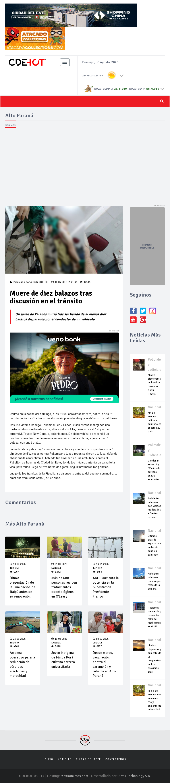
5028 (57, 646)
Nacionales (156, 407)
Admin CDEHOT (39, 282)
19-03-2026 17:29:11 (59, 640)
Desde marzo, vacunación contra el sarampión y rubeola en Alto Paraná (104, 664)
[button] (121, 75)
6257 (99, 646)
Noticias (64, 759)
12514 (87, 282)
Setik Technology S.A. (134, 776)
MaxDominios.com (74, 776)
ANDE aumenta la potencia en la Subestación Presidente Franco (106, 587)
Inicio (48, 759)
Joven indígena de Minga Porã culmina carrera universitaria (63, 660)
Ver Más (10, 125)
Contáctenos (115, 759)
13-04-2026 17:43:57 (100, 565)
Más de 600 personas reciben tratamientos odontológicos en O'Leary (64, 587)
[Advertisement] (85, 168)
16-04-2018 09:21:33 (66, 282)
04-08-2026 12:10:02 (59, 565)
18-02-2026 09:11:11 (100, 640)
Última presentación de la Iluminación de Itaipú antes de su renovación (22, 587)
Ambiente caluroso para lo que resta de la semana (154, 581)
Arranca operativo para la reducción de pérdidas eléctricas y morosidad (22, 664)
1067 (16, 571)
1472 (57, 571)
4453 (99, 571)
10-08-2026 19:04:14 (17, 565)
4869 (16, 646)
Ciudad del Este (88, 759)
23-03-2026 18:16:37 (17, 640)
